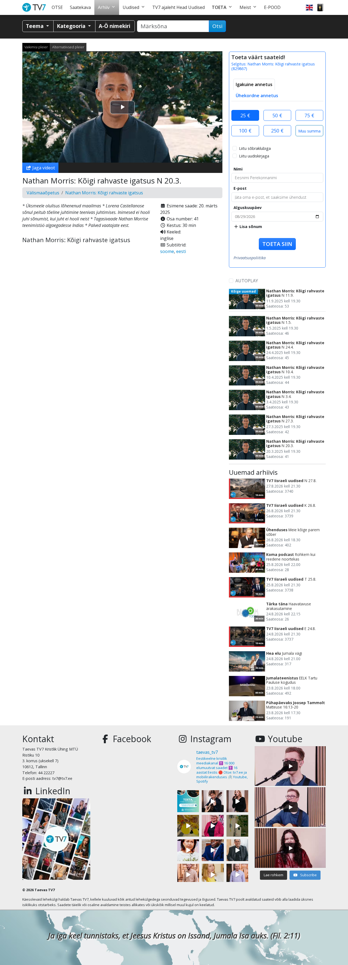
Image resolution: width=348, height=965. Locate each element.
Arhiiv (104, 7)
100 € (245, 130)
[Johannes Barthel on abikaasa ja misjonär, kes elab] (237, 850)
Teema (35, 26)
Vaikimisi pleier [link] (36, 47)
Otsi (217, 26)
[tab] (254, 84)
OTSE (57, 7)
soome (167, 251)
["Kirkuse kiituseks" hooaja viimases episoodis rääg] (212, 826)
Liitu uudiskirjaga (254, 156)
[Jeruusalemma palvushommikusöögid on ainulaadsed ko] (212, 850)
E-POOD (272, 7)
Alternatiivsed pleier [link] (68, 47)
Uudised (131, 7)
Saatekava (80, 7)
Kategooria (72, 26)
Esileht (35, 7)
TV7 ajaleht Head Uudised (178, 7)
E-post (240, 188)
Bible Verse (320, 7)
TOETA (219, 7)
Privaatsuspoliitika (250, 257)
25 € (245, 115)
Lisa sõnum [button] (250, 226)
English (309, 7)
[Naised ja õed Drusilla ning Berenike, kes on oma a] (188, 850)
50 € (277, 115)
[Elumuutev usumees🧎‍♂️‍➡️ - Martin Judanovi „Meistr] (188, 874)
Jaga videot (43, 168)
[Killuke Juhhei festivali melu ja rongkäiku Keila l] (188, 826)
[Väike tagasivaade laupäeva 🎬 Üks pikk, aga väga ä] (237, 826)
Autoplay (246, 281)
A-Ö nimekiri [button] (114, 26)
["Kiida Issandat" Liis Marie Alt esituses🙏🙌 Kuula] (237, 801)
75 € (309, 115)
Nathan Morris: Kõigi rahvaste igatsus (104, 193)
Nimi (238, 169)
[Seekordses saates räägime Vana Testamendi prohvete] (212, 874)
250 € (277, 130)
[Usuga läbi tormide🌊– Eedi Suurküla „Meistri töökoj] (237, 874)
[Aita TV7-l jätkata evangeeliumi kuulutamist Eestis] (188, 801)
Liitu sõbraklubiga (255, 148)
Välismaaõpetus (43, 193)
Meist (245, 7)
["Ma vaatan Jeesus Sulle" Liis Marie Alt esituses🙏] (212, 801)
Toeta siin (277, 244)
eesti (181, 251)
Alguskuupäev (248, 207)
